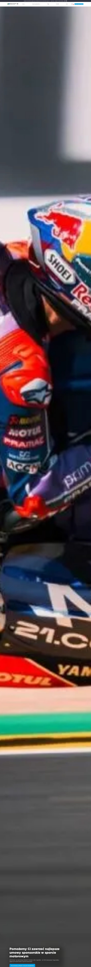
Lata (67, 3)
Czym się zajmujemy (36, 3)
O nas (23, 3)
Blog (48, 3)
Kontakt (57, 3)
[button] (73, 4)
